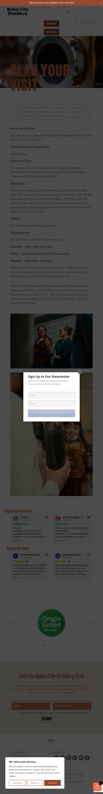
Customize (17, 783)
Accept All (52, 783)
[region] (34, 773)
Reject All (35, 783)
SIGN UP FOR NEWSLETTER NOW (51, 413)
